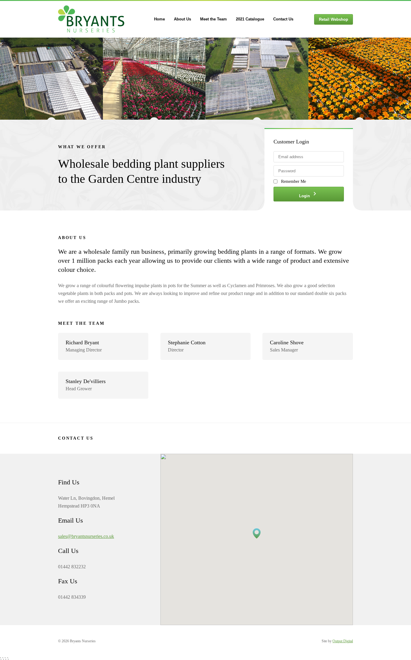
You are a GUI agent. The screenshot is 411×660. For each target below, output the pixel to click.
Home (159, 19)
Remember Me (293, 181)
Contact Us (283, 19)
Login (308, 194)
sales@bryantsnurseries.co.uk (86, 536)
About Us (182, 19)
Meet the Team (213, 19)
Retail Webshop (333, 19)
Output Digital (342, 641)
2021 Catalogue (250, 19)
